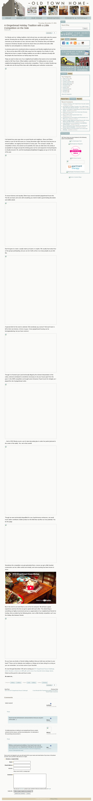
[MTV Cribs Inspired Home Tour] (32, 10)
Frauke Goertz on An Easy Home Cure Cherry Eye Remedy (75, 129)
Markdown (21, 788)
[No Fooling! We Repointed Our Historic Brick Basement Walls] (74, 10)
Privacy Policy (53, 799)
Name (10, 762)
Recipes (66, 92)
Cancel (28, 793)
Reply (8, 711)
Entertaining (67, 89)
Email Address (8, 765)
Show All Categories (67, 94)
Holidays (13, 682)
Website (10, 768)
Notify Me (10, 791)
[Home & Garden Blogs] (75, 177)
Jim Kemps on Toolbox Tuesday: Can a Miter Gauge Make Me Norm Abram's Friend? (76, 107)
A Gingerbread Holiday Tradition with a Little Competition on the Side (26, 26)
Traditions (18, 682)
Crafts (28, 682)
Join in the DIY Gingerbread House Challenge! (16, 690)
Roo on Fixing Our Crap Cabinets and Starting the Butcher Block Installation (75, 126)
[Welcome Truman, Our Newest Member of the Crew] (53, 10)
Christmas (44, 682)
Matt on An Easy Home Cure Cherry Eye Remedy (75, 112)
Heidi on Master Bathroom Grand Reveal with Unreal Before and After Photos (76, 121)
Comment (9, 774)
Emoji (49, 788)
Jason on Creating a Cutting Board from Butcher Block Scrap (76, 110)
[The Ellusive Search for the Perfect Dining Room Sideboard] (63, 10)
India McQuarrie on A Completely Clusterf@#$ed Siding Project (75, 123)
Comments (49, 33)
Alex (10, 29)
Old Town (66, 80)
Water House (67, 78)
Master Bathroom (68, 83)
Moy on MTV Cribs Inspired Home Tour (73, 115)
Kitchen (66, 87)
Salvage (66, 90)
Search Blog (65, 25)
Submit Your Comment (20, 793)
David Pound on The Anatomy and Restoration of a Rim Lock (75, 118)
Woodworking (67, 84)
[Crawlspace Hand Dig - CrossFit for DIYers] (42, 10)
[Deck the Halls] (84, 10)
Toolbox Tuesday (68, 81)
